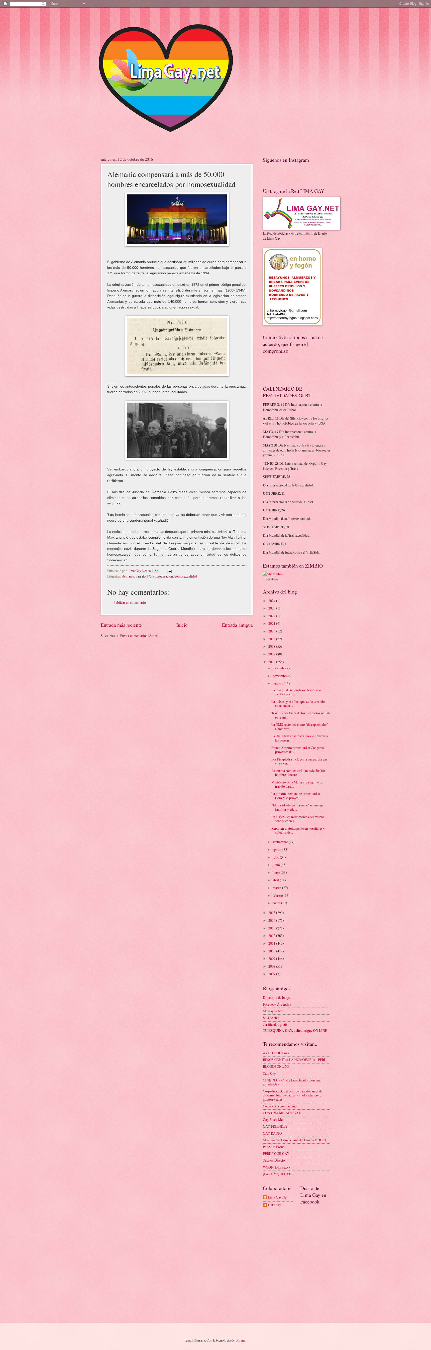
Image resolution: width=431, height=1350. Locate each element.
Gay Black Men (273, 1119)
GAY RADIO (272, 1133)
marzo (277, 887)
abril (276, 880)
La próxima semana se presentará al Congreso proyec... (295, 795)
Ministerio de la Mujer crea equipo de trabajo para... (297, 784)
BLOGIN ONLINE (276, 1066)
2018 (272, 646)
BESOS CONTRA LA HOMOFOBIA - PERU (294, 1059)
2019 (272, 638)
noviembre (280, 675)
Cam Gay (269, 1073)
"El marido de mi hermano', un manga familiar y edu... (297, 807)
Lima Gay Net (277, 1197)
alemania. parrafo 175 (137, 576)
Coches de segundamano (280, 1106)
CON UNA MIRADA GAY (282, 1112)
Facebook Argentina (277, 1004)
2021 (272, 623)
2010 (272, 951)
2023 (272, 608)
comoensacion (163, 576)
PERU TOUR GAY (276, 1153)
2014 (272, 920)
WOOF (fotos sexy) (276, 1167)
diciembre (280, 668)
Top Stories (271, 579)
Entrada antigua (237, 625)
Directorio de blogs (276, 997)
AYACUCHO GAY (276, 1052)
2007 (272, 973)
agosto (277, 849)
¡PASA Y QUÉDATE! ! (279, 1174)
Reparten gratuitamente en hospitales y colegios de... (298, 830)
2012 (272, 935)
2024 (272, 600)
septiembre (281, 841)
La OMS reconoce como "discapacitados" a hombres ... (299, 726)
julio (276, 857)
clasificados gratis (275, 1024)
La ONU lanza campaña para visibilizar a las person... (299, 738)
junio (277, 864)
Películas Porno (274, 1146)
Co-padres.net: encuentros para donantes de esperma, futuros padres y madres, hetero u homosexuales (293, 1095)
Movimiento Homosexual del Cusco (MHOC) (294, 1140)
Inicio (182, 625)
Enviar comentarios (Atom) (139, 635)
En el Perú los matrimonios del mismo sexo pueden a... (297, 818)
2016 (272, 661)
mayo (277, 872)
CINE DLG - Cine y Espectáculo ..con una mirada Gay (292, 1082)
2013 (272, 928)
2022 (272, 615)
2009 (272, 958)
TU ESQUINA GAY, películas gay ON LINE (295, 1030)
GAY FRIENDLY (275, 1126)
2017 (272, 654)
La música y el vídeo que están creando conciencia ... (298, 703)
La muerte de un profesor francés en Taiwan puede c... (296, 692)
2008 (272, 966)
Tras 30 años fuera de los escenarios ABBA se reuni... (300, 715)
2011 (272, 943)
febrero (278, 895)
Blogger (240, 1340)
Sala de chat (271, 1017)
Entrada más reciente (121, 625)
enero (277, 902)
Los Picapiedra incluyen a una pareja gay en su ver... (299, 761)
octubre (278, 683)
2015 (272, 912)
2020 (272, 631)
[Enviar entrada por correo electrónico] (169, 570)
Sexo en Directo (274, 1160)
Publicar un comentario (129, 602)
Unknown (275, 1205)
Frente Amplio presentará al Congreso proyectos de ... (297, 749)
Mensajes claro (273, 1011)
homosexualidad (185, 576)
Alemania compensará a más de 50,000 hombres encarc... (298, 772)
